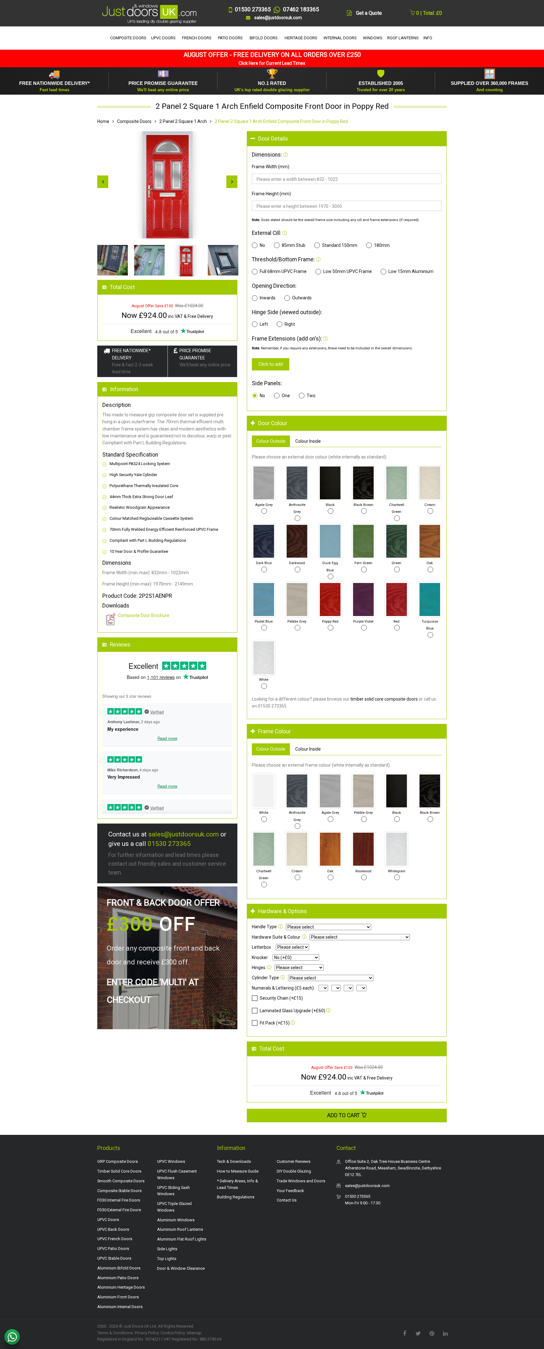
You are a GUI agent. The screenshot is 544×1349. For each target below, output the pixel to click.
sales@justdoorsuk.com (183, 834)
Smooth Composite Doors (120, 1181)
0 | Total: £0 (428, 13)
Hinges (258, 967)
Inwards (267, 297)
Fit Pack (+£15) (275, 1022)
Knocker (260, 957)
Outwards (302, 297)
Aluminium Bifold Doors (118, 1268)
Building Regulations (235, 1197)
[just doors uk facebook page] (404, 1333)
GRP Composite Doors (117, 1161)
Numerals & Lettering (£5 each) (283, 988)
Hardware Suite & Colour (276, 937)
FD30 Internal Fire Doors (118, 1200)
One (286, 395)
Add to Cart (344, 1115)
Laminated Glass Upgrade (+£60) (292, 1010)
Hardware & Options (282, 911)
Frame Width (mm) (270, 166)
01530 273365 (169, 843)
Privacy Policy (147, 1332)
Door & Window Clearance (181, 1268)
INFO (427, 38)
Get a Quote (369, 13)
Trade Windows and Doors (301, 1181)
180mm (382, 245)
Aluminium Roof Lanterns (180, 1229)
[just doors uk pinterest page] (431, 1333)
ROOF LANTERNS (403, 38)
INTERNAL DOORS (340, 38)
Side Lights (167, 1248)
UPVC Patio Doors (113, 1248)
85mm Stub (293, 245)
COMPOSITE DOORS (128, 38)
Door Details (273, 139)
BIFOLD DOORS (264, 38)
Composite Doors (134, 121)
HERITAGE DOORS (301, 38)
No (262, 245)
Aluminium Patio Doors (118, 1277)
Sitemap (194, 1332)
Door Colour (272, 423)
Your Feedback (290, 1190)
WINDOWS (372, 38)
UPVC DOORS (163, 38)
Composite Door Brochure (143, 615)
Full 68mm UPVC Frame (283, 271)
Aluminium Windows (176, 1220)
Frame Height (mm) (271, 193)
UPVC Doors (108, 1219)
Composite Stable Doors (119, 1190)
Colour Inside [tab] (308, 441)
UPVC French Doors (114, 1238)
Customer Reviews (293, 1161)
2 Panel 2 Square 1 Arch (183, 121)
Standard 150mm (339, 245)
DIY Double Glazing (294, 1171)
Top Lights (166, 1258)
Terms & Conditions (115, 1332)
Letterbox (261, 947)
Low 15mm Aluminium (411, 271)
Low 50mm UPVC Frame (347, 271)
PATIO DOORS (230, 38)
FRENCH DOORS (197, 38)
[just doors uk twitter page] (418, 1333)
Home (103, 121)
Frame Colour (274, 731)
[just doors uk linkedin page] (445, 1333)
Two (311, 395)
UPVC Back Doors (113, 1229)
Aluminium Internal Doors (120, 1306)
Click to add (270, 364)
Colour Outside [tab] (271, 441)
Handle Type (264, 926)
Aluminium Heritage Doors (121, 1287)
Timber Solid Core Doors (119, 1171)
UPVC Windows (171, 1161)
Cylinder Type (265, 977)
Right (290, 324)
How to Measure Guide (237, 1171)
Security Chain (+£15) (281, 998)
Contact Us (287, 1200)
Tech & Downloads (234, 1161)
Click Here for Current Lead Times (272, 63)
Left (264, 324)
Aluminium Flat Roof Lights (181, 1239)
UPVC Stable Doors (114, 1258)
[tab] (346, 138)
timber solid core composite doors (384, 699)
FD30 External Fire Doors (119, 1209)
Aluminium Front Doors (118, 1297)
